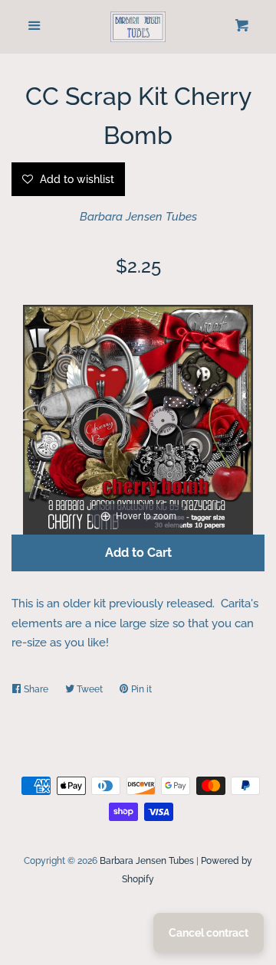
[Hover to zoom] (138, 419)
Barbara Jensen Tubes (138, 217)
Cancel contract (208, 933)
